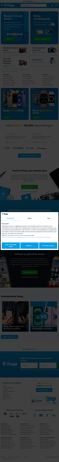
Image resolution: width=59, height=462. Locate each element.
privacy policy (19, 235)
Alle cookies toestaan (48, 245)
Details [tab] (29, 218)
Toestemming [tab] (10, 218)
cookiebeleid (10, 235)
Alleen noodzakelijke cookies (10, 245)
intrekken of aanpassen (30, 237)
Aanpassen (29, 245)
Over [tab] (48, 218)
